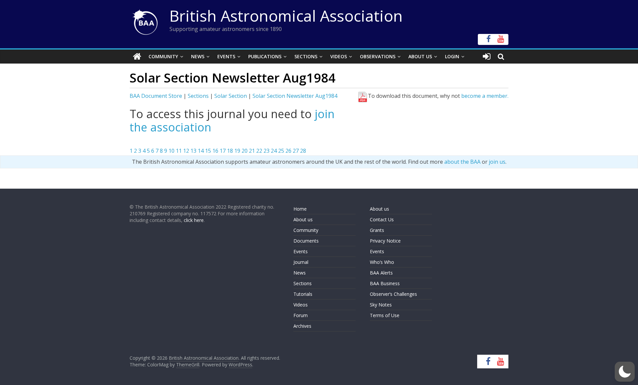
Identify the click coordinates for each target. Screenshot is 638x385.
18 (230, 150)
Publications (264, 56)
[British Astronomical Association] (137, 57)
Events (226, 56)
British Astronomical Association (286, 15)
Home (300, 209)
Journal (300, 262)
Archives (302, 326)
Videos (338, 56)
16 (215, 150)
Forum (300, 315)
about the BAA (462, 161)
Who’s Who (382, 262)
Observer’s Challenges (393, 294)
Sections (305, 56)
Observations (377, 56)
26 (288, 150)
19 (237, 150)
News (197, 56)
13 (193, 150)
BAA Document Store (156, 95)
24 (274, 150)
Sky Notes (381, 304)
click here (194, 220)
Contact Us (382, 219)
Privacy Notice (385, 241)
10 (171, 150)
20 (245, 150)
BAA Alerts (381, 273)
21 (252, 150)
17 (223, 150)
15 (208, 150)
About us (303, 219)
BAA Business (385, 283)
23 (266, 150)
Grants (377, 230)
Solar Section (230, 95)
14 (201, 150)
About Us (420, 56)
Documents (306, 241)
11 (179, 150)
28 (303, 150)
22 (259, 150)
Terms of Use (384, 315)
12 (186, 150)
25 (281, 150)
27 (296, 150)
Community (163, 56)
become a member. (484, 95)
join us (497, 161)
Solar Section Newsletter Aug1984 (295, 95)
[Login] (486, 57)
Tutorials (302, 294)
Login (452, 56)
